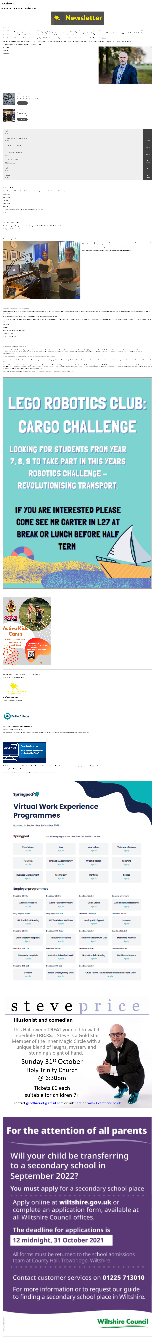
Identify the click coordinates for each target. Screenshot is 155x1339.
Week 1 (7, 168)
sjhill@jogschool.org (8, 351)
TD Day (7, 175)
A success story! (22, 113)
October (148, 133)
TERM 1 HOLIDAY (11, 159)
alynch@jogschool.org (83, 732)
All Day (7, 133)
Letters (104, 38)
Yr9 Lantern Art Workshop (13, 152)
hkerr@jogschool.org (89, 350)
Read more (22, 103)
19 (147, 146)
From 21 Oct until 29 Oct (10, 163)
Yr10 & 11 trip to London (13, 145)
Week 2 (7, 131)
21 (147, 160)
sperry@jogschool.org (8, 353)
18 (147, 131)
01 (147, 168)
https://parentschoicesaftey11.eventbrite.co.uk (44, 772)
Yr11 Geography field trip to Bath (16, 138)
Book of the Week (23, 97)
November (147, 170)
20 (147, 153)
